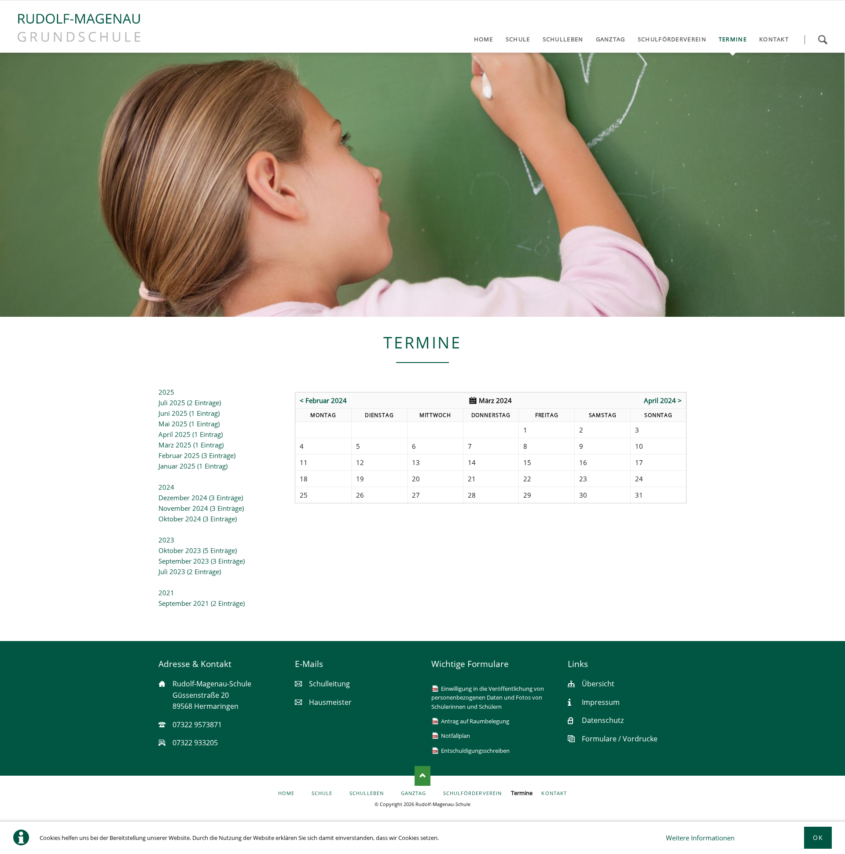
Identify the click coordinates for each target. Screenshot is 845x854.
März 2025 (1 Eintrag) (191, 444)
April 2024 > (663, 400)
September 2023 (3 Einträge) (201, 561)
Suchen (823, 39)
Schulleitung (329, 684)
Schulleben (366, 793)
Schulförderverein (472, 793)
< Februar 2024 (323, 400)
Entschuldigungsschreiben (475, 751)
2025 (166, 392)
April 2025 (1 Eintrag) (190, 434)
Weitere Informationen (700, 837)
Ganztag (413, 793)
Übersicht (598, 684)
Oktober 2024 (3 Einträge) (197, 518)
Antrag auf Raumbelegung (475, 721)
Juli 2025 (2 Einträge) (189, 402)
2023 (166, 539)
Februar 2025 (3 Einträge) (196, 455)
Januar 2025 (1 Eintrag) (193, 466)
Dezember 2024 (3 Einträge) (200, 497)
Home (286, 793)
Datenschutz (603, 720)
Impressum (601, 702)
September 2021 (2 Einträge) (201, 603)
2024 (166, 487)
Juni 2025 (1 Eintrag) (189, 413)
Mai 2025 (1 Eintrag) (189, 423)
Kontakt (553, 793)
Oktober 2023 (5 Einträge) (197, 550)
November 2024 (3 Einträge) (201, 508)
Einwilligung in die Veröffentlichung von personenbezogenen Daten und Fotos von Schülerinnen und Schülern (487, 698)
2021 (166, 592)
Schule (322, 793)
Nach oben (422, 775)
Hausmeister (330, 702)
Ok (818, 837)
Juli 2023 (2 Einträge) (189, 571)
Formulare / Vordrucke (620, 739)
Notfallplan (455, 736)
